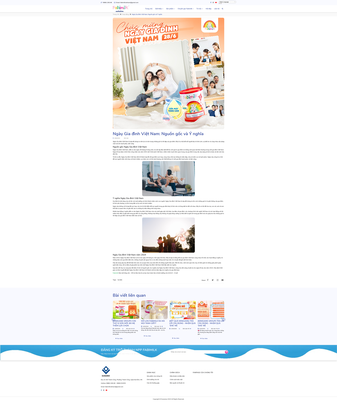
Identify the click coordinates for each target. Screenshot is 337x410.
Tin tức (198, 9)
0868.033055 (121, 383)
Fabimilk (115, 273)
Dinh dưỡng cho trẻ (153, 380)
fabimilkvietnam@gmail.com (114, 387)
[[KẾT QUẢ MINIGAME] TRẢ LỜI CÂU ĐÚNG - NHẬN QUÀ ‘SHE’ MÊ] (182, 310)
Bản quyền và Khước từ (177, 383)
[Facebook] (210, 2)
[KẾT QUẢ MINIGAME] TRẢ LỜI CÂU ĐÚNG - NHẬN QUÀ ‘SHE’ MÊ (182, 323)
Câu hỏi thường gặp (153, 383)
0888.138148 (107, 3)
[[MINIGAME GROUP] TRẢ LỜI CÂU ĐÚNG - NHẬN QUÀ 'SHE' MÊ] (211, 310)
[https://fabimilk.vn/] (121, 9)
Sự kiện (120, 280)
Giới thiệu (158, 9)
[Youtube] (216, 2)
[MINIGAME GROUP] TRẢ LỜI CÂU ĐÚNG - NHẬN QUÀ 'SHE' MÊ (211, 323)
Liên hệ (216, 9)
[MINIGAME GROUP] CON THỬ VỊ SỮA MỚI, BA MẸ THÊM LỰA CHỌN (124, 323)
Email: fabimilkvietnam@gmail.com (127, 3)
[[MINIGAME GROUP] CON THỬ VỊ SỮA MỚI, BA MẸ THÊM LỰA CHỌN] (126, 310)
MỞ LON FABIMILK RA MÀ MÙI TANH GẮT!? (153, 322)
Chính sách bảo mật (176, 380)
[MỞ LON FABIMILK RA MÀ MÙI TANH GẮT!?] (154, 310)
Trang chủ (148, 9)
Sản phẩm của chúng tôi (154, 376)
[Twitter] (212, 280)
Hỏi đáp (208, 9)
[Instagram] (213, 2)
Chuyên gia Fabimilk (185, 9)
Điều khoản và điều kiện (177, 376)
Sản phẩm (169, 9)
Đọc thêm (120, 338)
